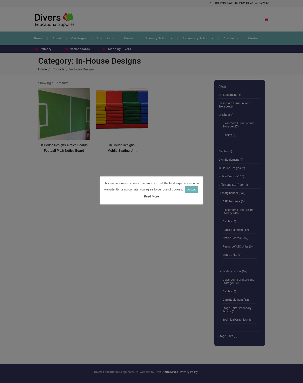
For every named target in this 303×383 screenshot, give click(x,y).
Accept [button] (191, 189)
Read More (151, 196)
